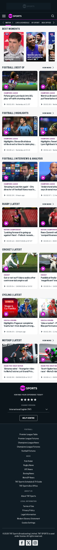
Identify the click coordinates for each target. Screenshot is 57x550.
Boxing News (28, 473)
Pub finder (28, 461)
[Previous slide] (3, 22)
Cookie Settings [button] (28, 523)
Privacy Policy (28, 510)
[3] (28, 399)
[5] (35, 399)
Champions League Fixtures (28, 447)
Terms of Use (28, 506)
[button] (4, 16)
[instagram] (35, 543)
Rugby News (28, 465)
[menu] (53, 16)
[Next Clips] (50, 47)
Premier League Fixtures (28, 438)
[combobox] (28, 409)
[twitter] (28, 543)
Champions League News (28, 442)
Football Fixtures (29, 451)
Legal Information (28, 514)
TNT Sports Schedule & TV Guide (28, 482)
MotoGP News (28, 477)
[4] (31, 399)
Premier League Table (29, 434)
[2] (25, 399)
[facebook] (22, 543)
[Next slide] (54, 22)
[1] (22, 399)
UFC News (28, 469)
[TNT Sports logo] (15, 16)
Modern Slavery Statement (28, 518)
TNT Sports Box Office (28, 486)
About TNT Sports (28, 496)
